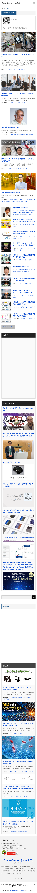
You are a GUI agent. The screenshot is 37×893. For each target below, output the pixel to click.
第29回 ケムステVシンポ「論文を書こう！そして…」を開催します (18, 160)
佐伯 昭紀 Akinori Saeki (20, 208)
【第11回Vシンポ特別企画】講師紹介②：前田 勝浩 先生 (24, 303)
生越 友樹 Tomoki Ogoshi (21, 266)
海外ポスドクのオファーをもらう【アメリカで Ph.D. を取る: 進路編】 (17, 688)
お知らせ (15, 884)
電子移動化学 (16, 202)
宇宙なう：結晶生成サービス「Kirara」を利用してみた (17, 55)
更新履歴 (20, 884)
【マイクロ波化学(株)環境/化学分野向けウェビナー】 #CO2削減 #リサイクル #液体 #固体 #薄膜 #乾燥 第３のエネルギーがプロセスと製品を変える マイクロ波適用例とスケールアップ (18, 566)
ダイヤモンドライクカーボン (12, 462)
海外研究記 (6, 699)
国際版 (14, 885)
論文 (21, 733)
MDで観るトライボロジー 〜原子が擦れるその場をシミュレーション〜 (18, 724)
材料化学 (31, 134)
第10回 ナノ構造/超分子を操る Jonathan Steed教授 (18, 409)
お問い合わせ (25, 885)
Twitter (10, 885)
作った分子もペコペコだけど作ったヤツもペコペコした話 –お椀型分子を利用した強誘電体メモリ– (24, 244)
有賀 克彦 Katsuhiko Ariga (10, 127)
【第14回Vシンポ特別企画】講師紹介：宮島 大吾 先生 (24, 279)
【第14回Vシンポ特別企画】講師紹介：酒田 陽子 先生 (24, 256)
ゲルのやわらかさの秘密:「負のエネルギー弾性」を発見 (24, 232)
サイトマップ (27, 884)
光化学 (23, 212)
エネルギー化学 (24, 210)
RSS (21, 878)
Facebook (33, 884)
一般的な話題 (11, 69)
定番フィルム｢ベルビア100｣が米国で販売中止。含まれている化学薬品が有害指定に (18, 511)
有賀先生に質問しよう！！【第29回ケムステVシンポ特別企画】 (17, 94)
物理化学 (22, 214)
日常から (30, 697)
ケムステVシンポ (12, 103)
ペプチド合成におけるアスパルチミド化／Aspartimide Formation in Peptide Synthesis (18, 787)
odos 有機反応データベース (19, 796)
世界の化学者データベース (21, 134)
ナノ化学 (10, 134)
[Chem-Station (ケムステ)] (11, 3)
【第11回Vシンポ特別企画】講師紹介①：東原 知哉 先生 (24, 315)
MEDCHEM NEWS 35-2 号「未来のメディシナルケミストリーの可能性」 (18, 823)
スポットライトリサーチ (26, 236)
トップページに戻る (8, 326)
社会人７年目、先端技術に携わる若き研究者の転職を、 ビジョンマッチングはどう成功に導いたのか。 (18, 436)
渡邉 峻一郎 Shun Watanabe (10, 192)
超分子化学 (20, 271)
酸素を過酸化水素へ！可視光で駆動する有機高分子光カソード (18, 762)
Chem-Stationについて (6, 884)
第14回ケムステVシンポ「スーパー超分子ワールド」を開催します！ (24, 291)
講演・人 (31, 260)
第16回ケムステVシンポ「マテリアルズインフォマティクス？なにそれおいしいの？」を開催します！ (24, 221)
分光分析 (28, 212)
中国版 (19, 885)
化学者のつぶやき (20, 69)
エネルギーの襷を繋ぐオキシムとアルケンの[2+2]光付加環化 (18, 485)
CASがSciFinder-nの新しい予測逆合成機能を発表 (18, 537)
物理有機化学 (9, 202)
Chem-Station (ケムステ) (18, 860)
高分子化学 (24, 202)
